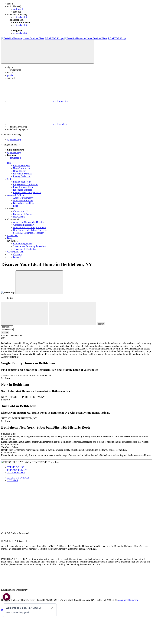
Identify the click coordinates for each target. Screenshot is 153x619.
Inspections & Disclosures (25, 184)
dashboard (18, 9)
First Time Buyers (21, 165)
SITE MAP (12, 480)
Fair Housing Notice (22, 243)
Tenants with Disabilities (24, 249)
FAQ (15, 206)
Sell (9, 179)
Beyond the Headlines (23, 203)
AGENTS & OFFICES (18, 477)
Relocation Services (22, 173)
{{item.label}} (20, 17)
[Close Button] (24, 313)
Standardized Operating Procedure (29, 246)
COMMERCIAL (15, 251)
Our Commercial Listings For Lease (30, 230)
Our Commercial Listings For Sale (29, 227)
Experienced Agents (22, 214)
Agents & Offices (15, 195)
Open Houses (19, 171)
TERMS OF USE (15, 467)
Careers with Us (20, 211)
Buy (9, 163)
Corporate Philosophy (23, 224)
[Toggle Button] (47, 52)
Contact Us (12, 235)
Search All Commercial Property (28, 233)
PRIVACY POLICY (17, 470)
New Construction (21, 168)
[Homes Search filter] (72, 313)
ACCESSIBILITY (16, 472)
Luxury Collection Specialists (27, 192)
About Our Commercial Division (28, 222)
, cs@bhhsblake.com (128, 600)
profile (10, 75)
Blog (9, 238)
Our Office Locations (23, 200)
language (17, 257)
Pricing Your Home (22, 181)
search (5, 333)
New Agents (19, 216)
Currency (17, 254)
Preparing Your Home (23, 187)
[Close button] (39, 282)
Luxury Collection (21, 176)
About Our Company (23, 198)
